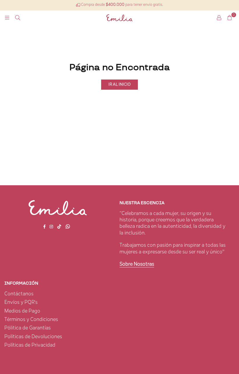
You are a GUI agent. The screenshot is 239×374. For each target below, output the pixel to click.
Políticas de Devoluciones (33, 336)
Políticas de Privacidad (29, 345)
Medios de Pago (22, 311)
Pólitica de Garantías (27, 328)
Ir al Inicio (119, 84)
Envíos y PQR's (21, 302)
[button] (229, 18)
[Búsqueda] (17, 18)
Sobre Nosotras (136, 264)
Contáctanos (19, 294)
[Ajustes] (219, 18)
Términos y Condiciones (31, 319)
